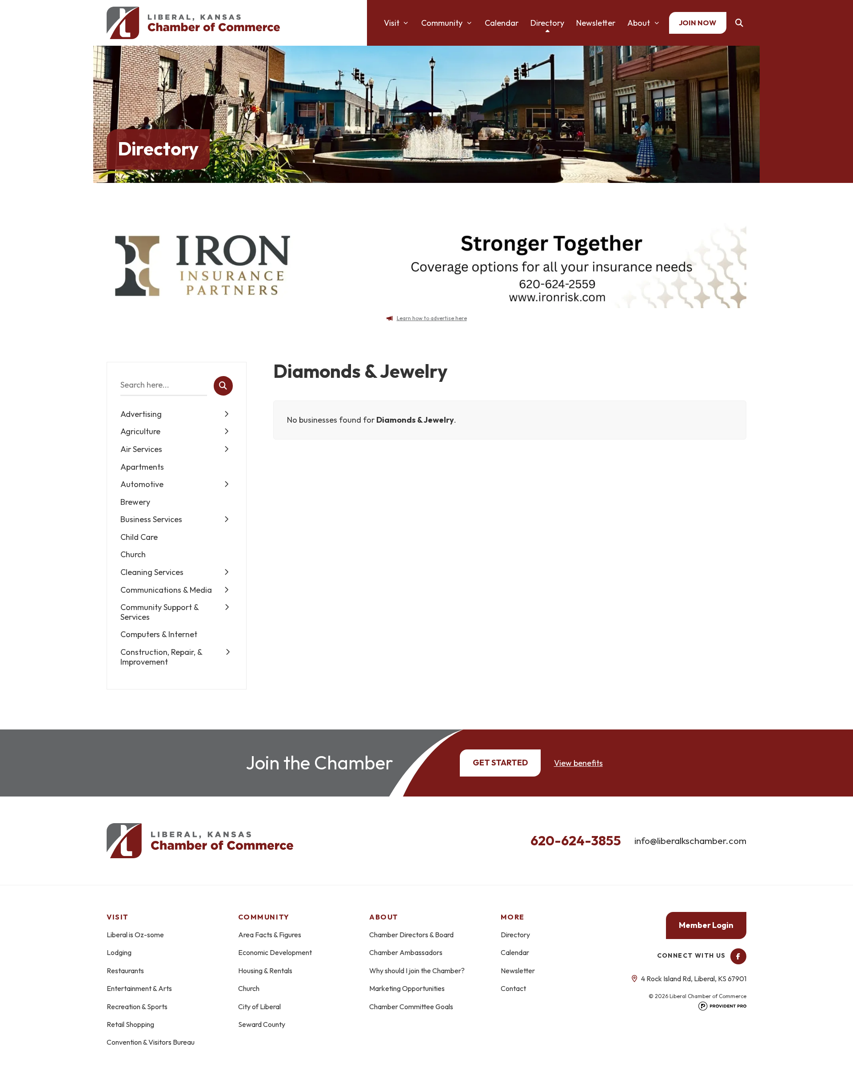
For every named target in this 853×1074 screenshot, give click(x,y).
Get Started (500, 762)
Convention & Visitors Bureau (151, 1042)
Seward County (261, 1024)
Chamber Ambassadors (405, 952)
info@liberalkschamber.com (690, 840)
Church (248, 988)
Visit (391, 23)
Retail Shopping (130, 1024)
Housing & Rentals (265, 970)
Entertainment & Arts (139, 988)
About (638, 23)
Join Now (697, 22)
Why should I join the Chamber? (417, 970)
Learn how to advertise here (432, 318)
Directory (547, 23)
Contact (513, 988)
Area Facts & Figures (269, 934)
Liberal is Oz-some (135, 934)
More (513, 916)
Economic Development (275, 952)
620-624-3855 (575, 840)
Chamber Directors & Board (411, 934)
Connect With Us (692, 955)
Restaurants (125, 970)
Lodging (119, 952)
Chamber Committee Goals (411, 1006)
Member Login (706, 925)
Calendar (501, 23)
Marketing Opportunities (407, 988)
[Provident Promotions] (722, 1008)
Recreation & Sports (137, 1006)
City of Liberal (259, 1006)
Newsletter (595, 23)
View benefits (578, 763)
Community (441, 23)
